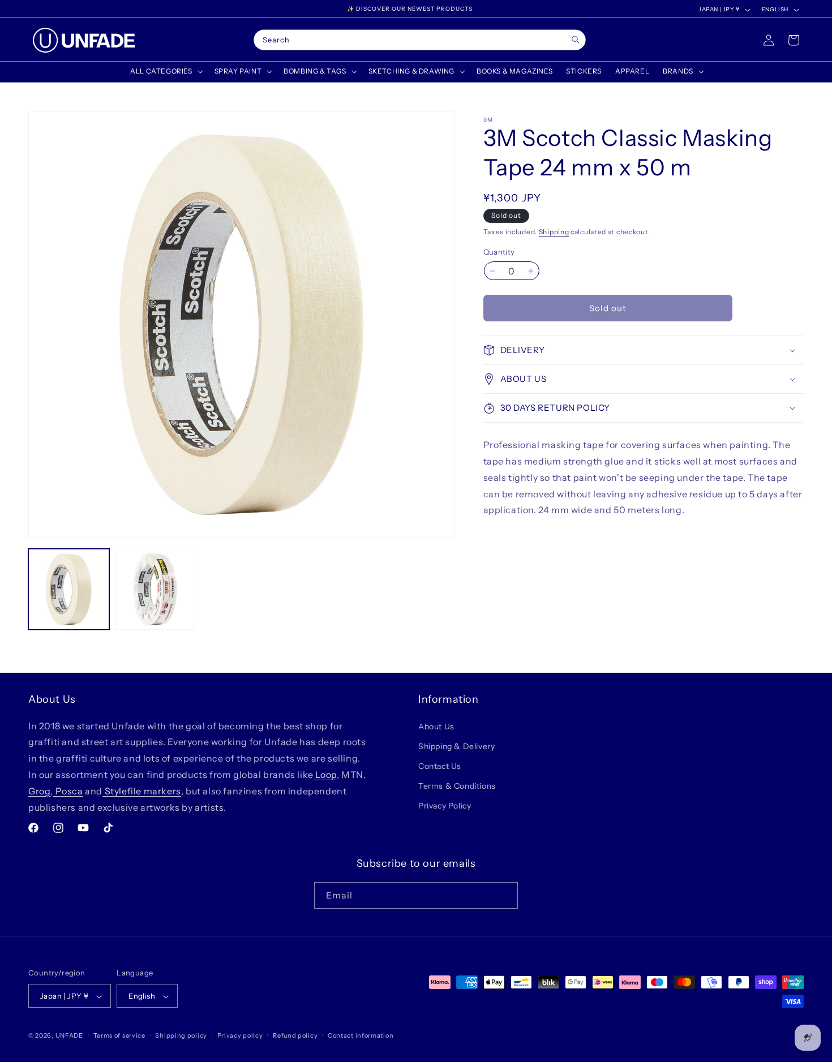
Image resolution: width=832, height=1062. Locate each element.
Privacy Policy (444, 806)
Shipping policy (181, 1035)
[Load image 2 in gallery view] (155, 589)
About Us (436, 726)
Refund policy (295, 1035)
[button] (165, 71)
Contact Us (439, 765)
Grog (39, 790)
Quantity (499, 251)
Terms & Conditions (457, 786)
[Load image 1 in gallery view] (68, 589)
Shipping (554, 231)
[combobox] (419, 40)
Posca (68, 790)
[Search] (575, 40)
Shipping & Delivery (456, 746)
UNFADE (69, 1036)
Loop (325, 774)
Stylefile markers (141, 790)
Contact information (360, 1035)
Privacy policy (240, 1035)
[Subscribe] (504, 895)
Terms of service (119, 1035)
